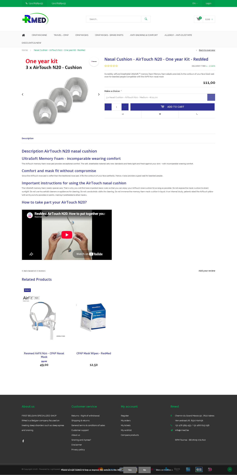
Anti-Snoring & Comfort (144, 35)
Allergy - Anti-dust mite (178, 35)
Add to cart (175, 106)
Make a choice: (112, 91)
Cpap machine (39, 35)
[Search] (146, 19)
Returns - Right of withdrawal (85, 415)
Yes (130, 470)
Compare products (130, 435)
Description (28, 138)
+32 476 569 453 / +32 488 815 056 (192, 425)
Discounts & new (31, 43)
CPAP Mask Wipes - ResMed (93, 353)
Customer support (80, 430)
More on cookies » (164, 470)
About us (75, 435)
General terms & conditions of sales (88, 425)
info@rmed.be (182, 430)
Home (23, 35)
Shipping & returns (80, 420)
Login (208, 3)
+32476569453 (36, 3)
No (144, 470)
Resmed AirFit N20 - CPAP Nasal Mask (44, 355)
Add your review (207, 271)
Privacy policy (78, 449)
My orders (125, 420)
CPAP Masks (81, 35)
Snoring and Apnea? (81, 440)
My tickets (125, 425)
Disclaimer (76, 445)
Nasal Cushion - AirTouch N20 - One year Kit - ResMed (59, 50)
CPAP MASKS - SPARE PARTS (109, 35)
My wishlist (126, 430)
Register (125, 415)
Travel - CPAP (61, 35)
